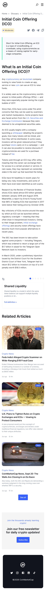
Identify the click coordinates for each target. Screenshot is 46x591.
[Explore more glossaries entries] (3, 279)
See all (23, 497)
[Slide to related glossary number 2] (35, 278)
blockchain (27, 79)
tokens (14, 145)
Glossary (15, 13)
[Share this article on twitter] (28, 30)
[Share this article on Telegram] (38, 30)
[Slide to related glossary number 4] (41, 278)
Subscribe (23, 540)
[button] (42, 4)
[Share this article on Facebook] (33, 30)
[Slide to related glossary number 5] (43, 278)
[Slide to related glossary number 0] (30, 278)
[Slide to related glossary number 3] (38, 278)
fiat (12, 154)
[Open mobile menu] (42, 5)
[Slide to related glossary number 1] (33, 278)
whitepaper (18, 133)
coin (17, 85)
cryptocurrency (13, 79)
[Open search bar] (37, 4)
